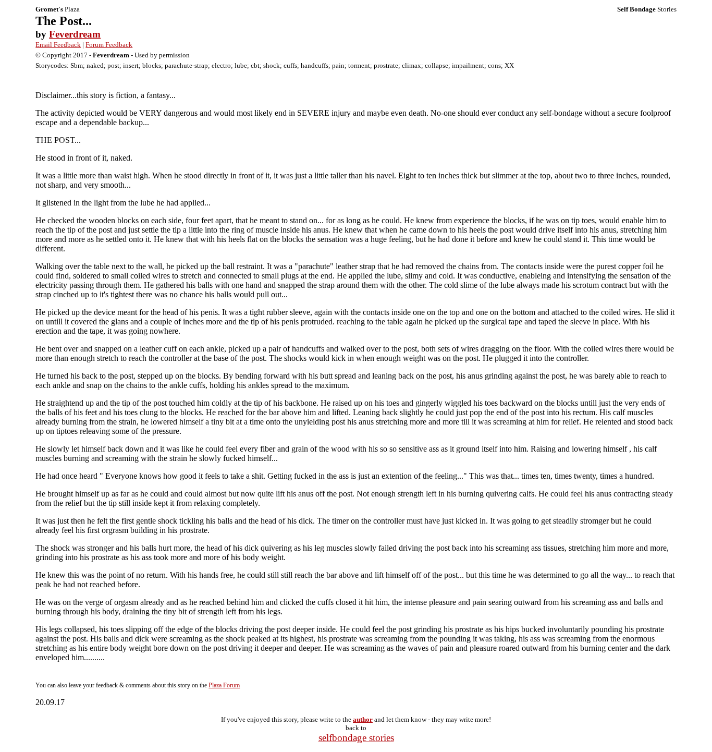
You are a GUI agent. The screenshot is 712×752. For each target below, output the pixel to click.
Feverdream (75, 34)
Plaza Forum (224, 685)
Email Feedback (58, 44)
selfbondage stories (356, 737)
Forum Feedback (108, 44)
